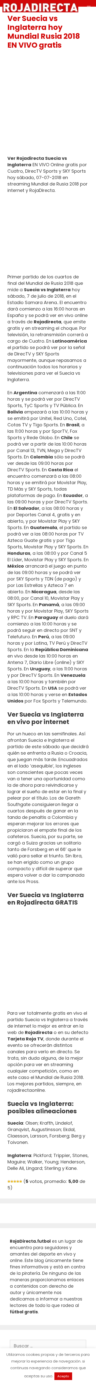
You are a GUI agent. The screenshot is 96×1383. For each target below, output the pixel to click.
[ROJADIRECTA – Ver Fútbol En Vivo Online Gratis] (40, 7)
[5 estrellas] (20, 1181)
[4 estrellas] (17, 1181)
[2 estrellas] (11, 1181)
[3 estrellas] (14, 1181)
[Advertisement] (48, 104)
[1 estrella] (8, 1181)
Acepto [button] (63, 1376)
